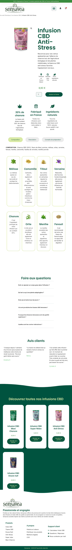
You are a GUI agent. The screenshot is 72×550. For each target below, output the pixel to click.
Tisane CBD (9, 529)
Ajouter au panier (54, 94)
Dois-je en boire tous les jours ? (29, 300)
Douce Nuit (9, 532)
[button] (54, 8)
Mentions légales (32, 535)
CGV (28, 537)
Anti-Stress (9, 535)
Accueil (2, 15)
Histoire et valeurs (33, 529)
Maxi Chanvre (10, 540)
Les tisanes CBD (16, 15)
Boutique (7, 15)
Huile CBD (9, 527)
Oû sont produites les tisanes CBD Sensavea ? (33, 307)
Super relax (9, 537)
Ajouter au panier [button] (13, 441)
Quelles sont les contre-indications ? (30, 324)
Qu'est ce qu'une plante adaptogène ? (31, 292)
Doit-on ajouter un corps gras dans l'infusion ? (34, 285)
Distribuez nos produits (34, 532)
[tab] (15, 139)
